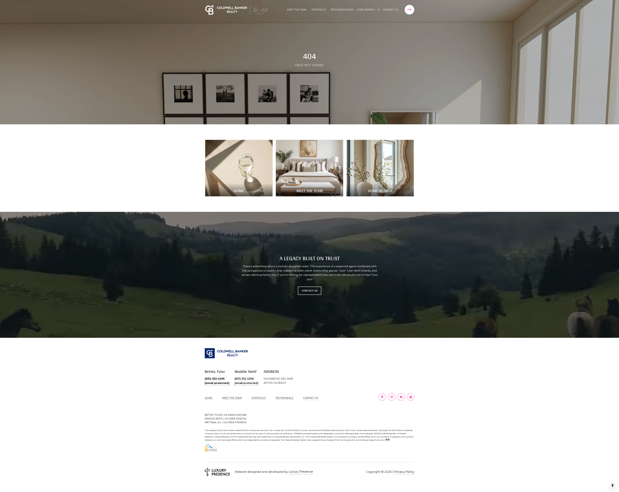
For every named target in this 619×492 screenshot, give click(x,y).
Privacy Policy (404, 472)
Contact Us (310, 398)
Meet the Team (297, 9)
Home (208, 398)
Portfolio (318, 9)
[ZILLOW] (410, 397)
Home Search (365, 9)
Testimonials (284, 398)
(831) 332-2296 (215, 378)
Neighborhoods (342, 9)
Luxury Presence (301, 471)
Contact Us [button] (309, 290)
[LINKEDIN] (401, 397)
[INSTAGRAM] (391, 397)
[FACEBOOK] (382, 397)
